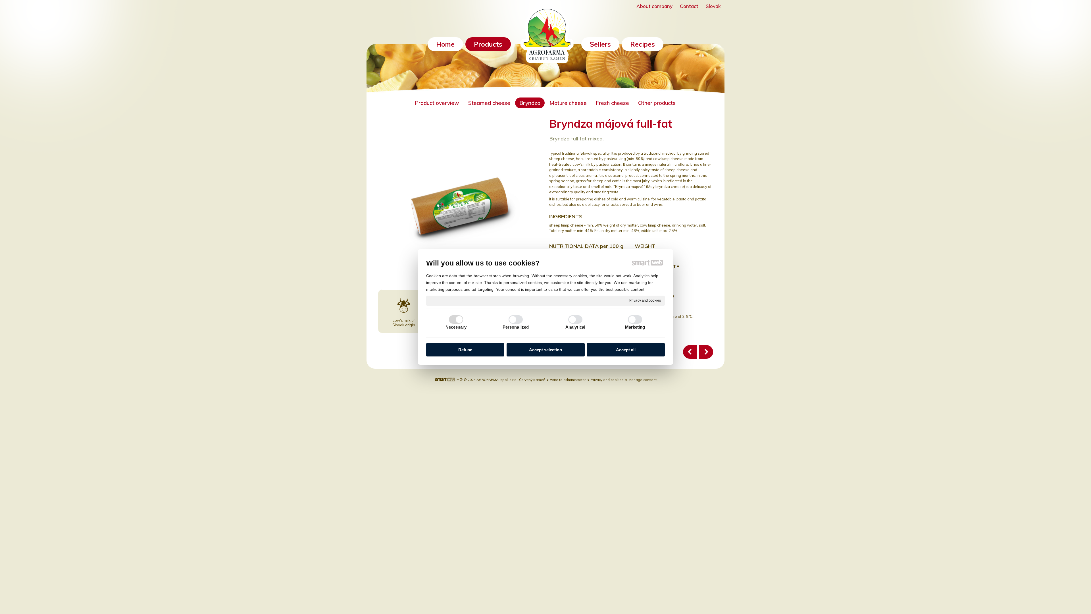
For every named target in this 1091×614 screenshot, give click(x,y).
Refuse (465, 349)
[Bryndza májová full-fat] (706, 352)
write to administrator (568, 379)
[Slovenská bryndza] (690, 352)
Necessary (456, 327)
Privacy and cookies (645, 300)
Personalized (516, 327)
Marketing (635, 327)
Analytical (575, 327)
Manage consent (642, 379)
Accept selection (545, 349)
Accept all (626, 349)
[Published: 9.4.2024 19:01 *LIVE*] (459, 379)
